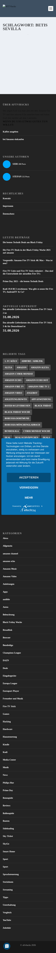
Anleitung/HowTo (16, 399)
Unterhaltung (9, 905)
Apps (5, 592)
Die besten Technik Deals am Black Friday (23, 242)
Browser (6, 637)
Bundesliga (12, 431)
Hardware (7, 729)
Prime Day (8, 790)
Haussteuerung (10, 737)
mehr (29, 497)
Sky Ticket (8, 836)
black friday (43, 406)
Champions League (12, 653)
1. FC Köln (11, 361)
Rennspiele (8, 798)
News (5, 775)
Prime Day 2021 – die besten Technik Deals (23, 281)
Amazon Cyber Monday (19, 374)
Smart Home (9, 851)
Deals (46, 437)
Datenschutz (8, 214)
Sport (5, 859)
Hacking (7, 721)
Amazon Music (10, 569)
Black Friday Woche (17, 412)
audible (6, 599)
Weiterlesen (15, 78)
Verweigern (28, 487)
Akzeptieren (28, 477)
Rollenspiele (8, 813)
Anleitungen (8, 584)
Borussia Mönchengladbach (22, 425)
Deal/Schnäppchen (26, 437)
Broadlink (7, 630)
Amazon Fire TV (14, 386)
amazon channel (10, 553)
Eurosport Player (11, 691)
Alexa (8, 367)
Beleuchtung (8, 614)
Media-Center (9, 760)
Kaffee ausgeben (10, 132)
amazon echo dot (37, 380)
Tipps (5, 897)
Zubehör (7, 928)
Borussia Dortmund (17, 418)
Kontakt (7, 198)
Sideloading (8, 828)
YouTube (7, 920)
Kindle (6, 744)
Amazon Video (13, 393)
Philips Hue (8, 783)
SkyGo (6, 844)
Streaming (8, 890)
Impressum (8, 206)
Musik (6, 767)
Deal (8, 437)
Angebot (32, 393)
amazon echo (9, 561)
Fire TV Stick (9, 706)
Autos (5, 607)
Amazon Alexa (40, 367)
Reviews (6, 805)
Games (6, 714)
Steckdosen (8, 882)
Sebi (10, 55)
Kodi (5, 752)
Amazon (21, 367)
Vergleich (7, 912)
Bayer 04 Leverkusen (17, 406)
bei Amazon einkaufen (13, 139)
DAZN (6, 660)
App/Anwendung (41, 399)
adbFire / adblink (32, 361)
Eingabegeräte (9, 676)
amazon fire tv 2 (38, 386)
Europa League (10, 683)
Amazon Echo (13, 380)
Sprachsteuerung (11, 874)
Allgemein (7, 546)
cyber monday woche (36, 431)
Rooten (6, 821)
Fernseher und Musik (13, 698)
